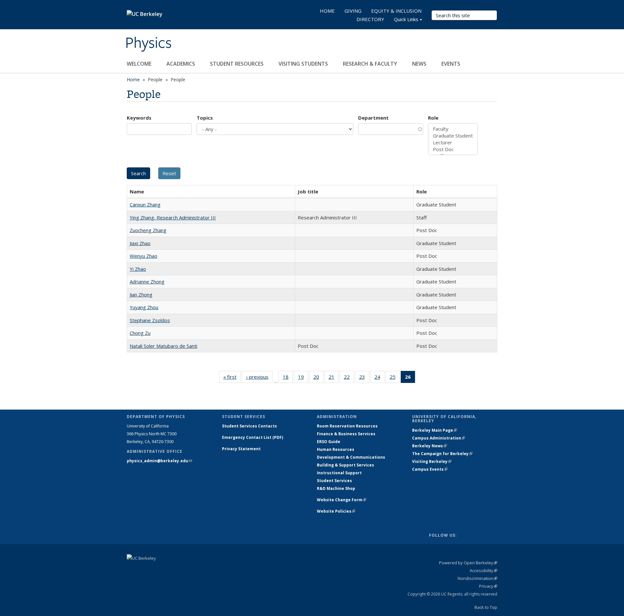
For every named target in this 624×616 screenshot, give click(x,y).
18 (288, 378)
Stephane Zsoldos (150, 320)
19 (303, 378)
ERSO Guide (328, 441)
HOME (327, 10)
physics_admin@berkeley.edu (159, 461)
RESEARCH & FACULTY (370, 63)
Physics (148, 43)
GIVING (352, 10)
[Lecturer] (453, 142)
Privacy (488, 586)
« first (232, 378)
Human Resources (335, 449)
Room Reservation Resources (347, 426)
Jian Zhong (141, 294)
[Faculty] (453, 128)
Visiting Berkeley (431, 461)
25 (395, 378)
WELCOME (140, 63)
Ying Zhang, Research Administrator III (173, 217)
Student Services (334, 480)
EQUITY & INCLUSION (396, 10)
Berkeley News (429, 446)
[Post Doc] (453, 149)
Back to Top (485, 607)
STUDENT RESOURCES (237, 63)
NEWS (420, 63)
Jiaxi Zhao (140, 243)
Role (433, 117)
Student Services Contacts (249, 426)
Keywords (139, 117)
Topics (205, 117)
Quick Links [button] (406, 19)
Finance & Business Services (346, 434)
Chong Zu (140, 333)
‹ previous (259, 378)
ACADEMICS (181, 63)
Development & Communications (351, 457)
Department (373, 117)
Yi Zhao (138, 269)
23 (364, 378)
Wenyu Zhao (143, 256)
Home (133, 79)
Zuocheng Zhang (148, 230)
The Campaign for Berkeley (442, 453)
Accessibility (483, 570)
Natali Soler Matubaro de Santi (163, 346)
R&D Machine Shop (336, 488)
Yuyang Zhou (144, 307)
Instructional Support (339, 473)
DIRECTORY (370, 19)
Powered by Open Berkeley (468, 563)
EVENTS (451, 63)
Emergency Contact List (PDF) (252, 437)
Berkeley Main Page (434, 430)
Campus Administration (438, 438)
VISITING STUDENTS (304, 63)
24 (379, 378)
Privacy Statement (241, 449)
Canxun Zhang (145, 204)
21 (334, 378)
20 (318, 378)
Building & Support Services (345, 465)
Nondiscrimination (477, 578)
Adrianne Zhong (147, 281)
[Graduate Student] (453, 135)
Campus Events (430, 469)
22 (349, 378)
